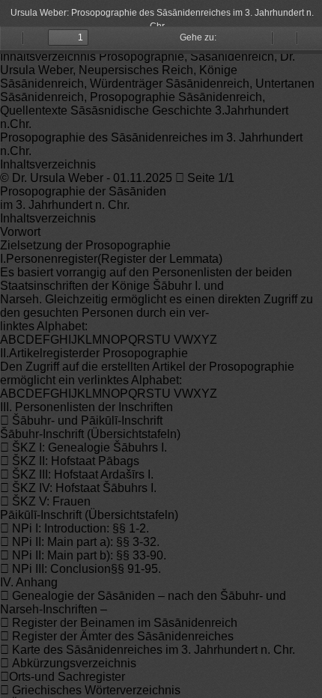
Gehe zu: (198, 37)
